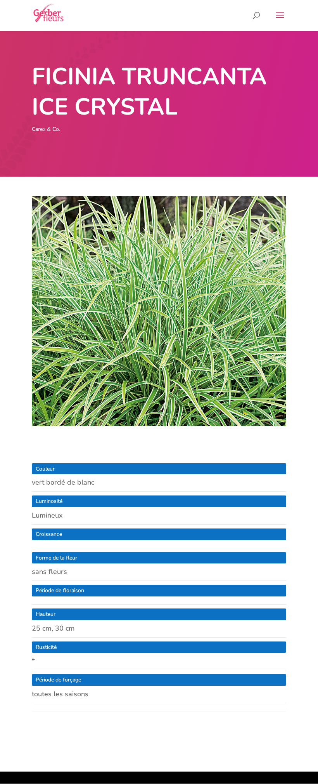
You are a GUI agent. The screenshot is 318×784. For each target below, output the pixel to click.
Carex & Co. (46, 129)
